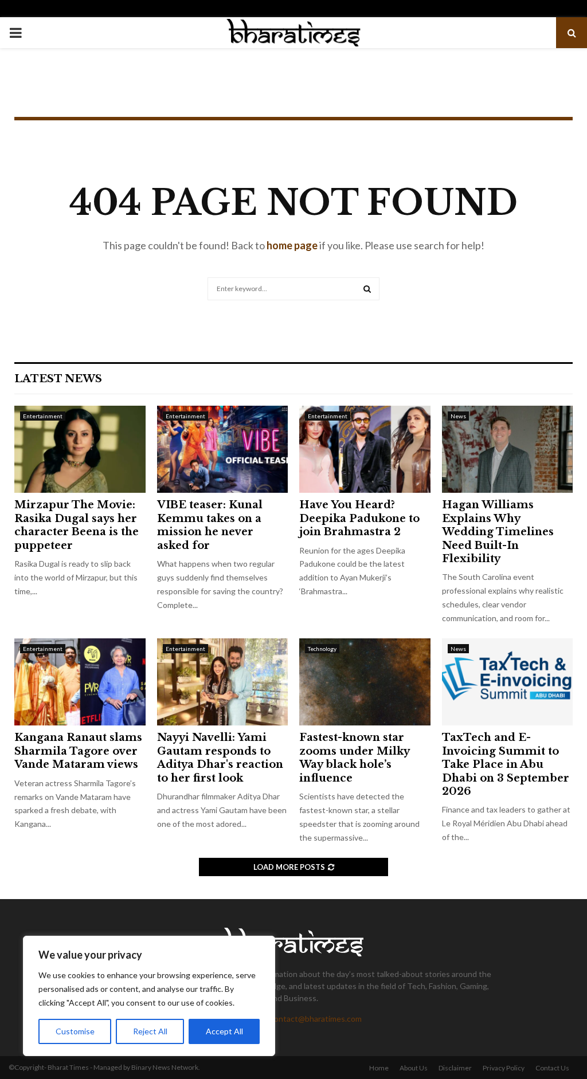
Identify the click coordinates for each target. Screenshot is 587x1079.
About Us (414, 1068)
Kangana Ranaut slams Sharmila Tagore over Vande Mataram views (78, 751)
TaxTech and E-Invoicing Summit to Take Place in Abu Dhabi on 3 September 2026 (505, 764)
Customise (75, 1031)
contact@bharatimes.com (316, 1018)
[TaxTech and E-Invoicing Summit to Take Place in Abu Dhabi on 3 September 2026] (507, 681)
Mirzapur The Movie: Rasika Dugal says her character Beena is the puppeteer (76, 525)
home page (292, 245)
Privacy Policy (504, 1068)
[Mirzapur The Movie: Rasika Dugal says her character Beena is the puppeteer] (80, 449)
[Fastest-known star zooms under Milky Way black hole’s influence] (365, 681)
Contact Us (552, 1068)
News (458, 416)
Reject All (150, 1031)
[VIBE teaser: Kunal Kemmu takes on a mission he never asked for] (222, 449)
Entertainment (42, 416)
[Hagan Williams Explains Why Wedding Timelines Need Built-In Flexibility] (507, 449)
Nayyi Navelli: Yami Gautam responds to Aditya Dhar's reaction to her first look (220, 757)
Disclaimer (455, 1068)
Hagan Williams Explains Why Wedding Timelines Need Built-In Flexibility (498, 532)
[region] (149, 996)
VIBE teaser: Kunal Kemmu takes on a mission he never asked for (210, 525)
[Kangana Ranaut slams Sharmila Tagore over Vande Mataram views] (80, 681)
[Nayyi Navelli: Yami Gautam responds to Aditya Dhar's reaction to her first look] (222, 681)
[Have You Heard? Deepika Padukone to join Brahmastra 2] (365, 449)
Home (379, 1068)
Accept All (224, 1031)
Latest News (58, 378)
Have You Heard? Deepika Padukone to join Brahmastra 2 (359, 518)
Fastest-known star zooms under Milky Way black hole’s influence (354, 757)
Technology (322, 648)
